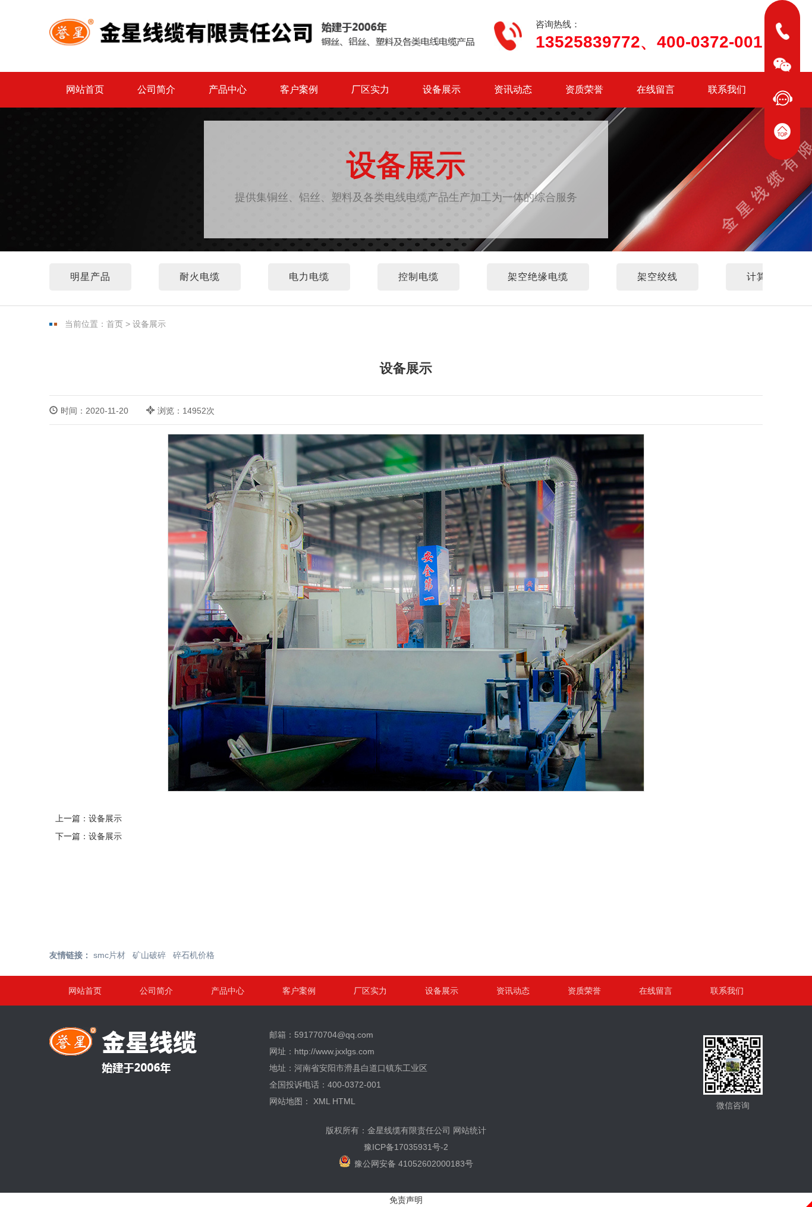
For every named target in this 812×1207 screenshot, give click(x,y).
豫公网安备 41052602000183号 (413, 1163)
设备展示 (442, 89)
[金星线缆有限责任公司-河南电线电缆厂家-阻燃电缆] (263, 33)
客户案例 (299, 89)
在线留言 (656, 89)
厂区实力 (370, 89)
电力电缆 (309, 277)
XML (321, 1101)
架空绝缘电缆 (538, 277)
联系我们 (727, 89)
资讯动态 (513, 89)
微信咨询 (733, 1105)
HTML (343, 1101)
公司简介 (156, 89)
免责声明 (406, 1200)
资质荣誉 (584, 89)
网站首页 (85, 89)
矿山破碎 (149, 955)
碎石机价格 (194, 955)
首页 (114, 324)
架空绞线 (657, 277)
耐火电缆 (200, 277)
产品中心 (228, 89)
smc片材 (109, 955)
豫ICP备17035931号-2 (406, 1147)
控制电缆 (418, 277)
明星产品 (90, 277)
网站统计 (469, 1130)
